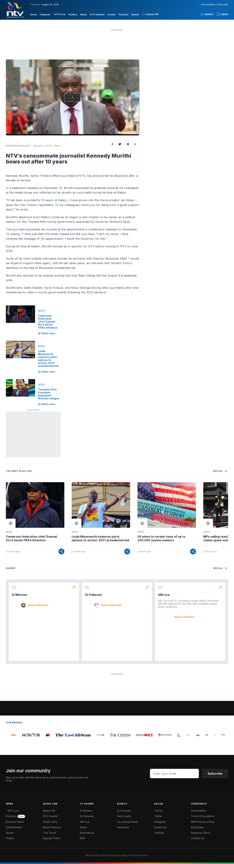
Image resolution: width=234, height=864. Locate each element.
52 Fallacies (93, 595)
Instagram (160, 821)
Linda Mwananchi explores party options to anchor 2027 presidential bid (48, 358)
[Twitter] (119, 144)
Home (33, 14)
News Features (52, 827)
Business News (15, 821)
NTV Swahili (97, 14)
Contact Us (197, 838)
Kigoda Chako (51, 838)
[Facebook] (112, 144)
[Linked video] (20, 314)
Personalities (208, 4)
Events (111, 14)
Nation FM (49, 810)
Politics (72, 14)
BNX (82, 838)
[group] (10, 735)
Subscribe (222, 4)
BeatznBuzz (87, 832)
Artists (83, 827)
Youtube (159, 832)
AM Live (164, 595)
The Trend (49, 832)
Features (45, 14)
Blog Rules (197, 827)
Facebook (160, 827)
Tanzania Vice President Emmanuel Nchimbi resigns (48, 394)
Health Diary (50, 821)
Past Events (124, 816)
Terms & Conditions (202, 816)
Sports (135, 14)
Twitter (158, 816)
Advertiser (123, 827)
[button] (221, 14)
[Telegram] (127, 144)
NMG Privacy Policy (203, 821)
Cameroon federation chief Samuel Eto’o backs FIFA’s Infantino (47, 321)
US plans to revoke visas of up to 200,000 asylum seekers (161, 538)
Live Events (124, 810)
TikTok (158, 810)
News (83, 14)
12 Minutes (19, 595)
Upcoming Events (127, 821)
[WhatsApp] (135, 144)
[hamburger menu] (218, 14)
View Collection (38, 605)
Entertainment (14, 827)
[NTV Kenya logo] (15, 10)
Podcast (123, 14)
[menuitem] (33, 14)
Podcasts (15, 816)
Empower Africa (200, 832)
